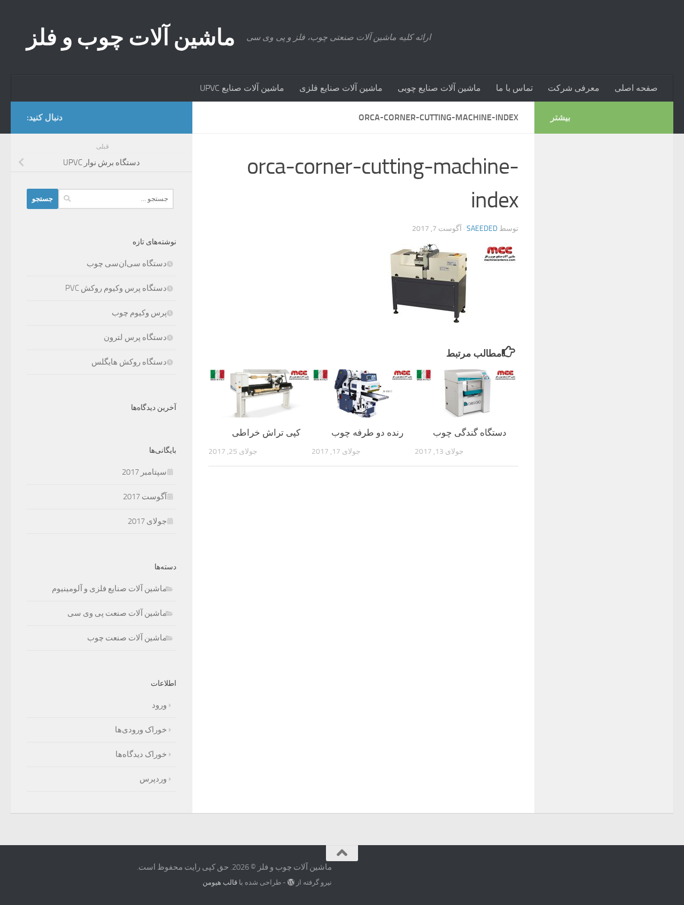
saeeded (482, 228)
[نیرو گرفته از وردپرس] (290, 882)
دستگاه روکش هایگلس (129, 362)
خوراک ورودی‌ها (141, 729)
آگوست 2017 (145, 496)
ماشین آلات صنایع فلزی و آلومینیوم (109, 588)
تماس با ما (514, 88)
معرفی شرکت (574, 88)
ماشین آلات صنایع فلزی (341, 88)
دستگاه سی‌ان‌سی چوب (127, 263)
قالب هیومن (220, 882)
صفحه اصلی (636, 88)
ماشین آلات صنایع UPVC (242, 88)
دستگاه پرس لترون (135, 337)
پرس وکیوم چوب (139, 313)
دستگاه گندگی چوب (470, 432)
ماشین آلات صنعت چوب (127, 638)
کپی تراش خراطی (266, 432)
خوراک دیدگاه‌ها (141, 754)
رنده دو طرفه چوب (367, 432)
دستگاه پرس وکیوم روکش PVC (116, 288)
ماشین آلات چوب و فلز (131, 37)
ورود (159, 705)
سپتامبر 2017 (144, 472)
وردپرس (153, 779)
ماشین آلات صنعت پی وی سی (117, 613)
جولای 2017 (147, 521)
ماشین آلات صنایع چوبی (439, 88)
